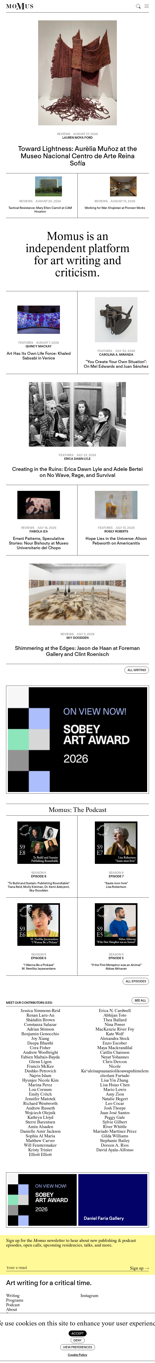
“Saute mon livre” (116, 883)
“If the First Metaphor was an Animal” (116, 965)
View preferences (77, 1347)
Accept (77, 1333)
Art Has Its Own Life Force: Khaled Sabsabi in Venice (39, 355)
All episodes (136, 981)
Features (25, 343)
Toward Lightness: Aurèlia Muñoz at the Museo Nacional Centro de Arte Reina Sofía (77, 156)
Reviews (63, 134)
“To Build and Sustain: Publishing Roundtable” (39, 883)
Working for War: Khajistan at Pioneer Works (115, 208)
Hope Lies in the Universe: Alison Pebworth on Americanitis (116, 541)
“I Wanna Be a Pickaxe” (38, 965)
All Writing (137, 670)
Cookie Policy (77, 1355)
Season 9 (38, 873)
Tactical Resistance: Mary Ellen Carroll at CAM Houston (40, 209)
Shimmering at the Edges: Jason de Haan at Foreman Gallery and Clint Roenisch (77, 651)
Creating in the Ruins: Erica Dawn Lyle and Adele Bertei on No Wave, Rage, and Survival (77, 472)
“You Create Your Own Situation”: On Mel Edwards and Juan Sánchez (116, 364)
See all (140, 1000)
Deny (77, 1340)
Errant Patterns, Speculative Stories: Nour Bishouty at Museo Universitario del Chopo (38, 543)
